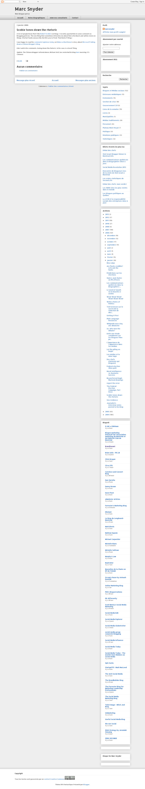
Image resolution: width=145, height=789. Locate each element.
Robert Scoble (45, 34)
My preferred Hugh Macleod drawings (115, 379)
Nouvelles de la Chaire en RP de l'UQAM (115, 570)
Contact (75, 18)
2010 (107, 224)
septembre (111, 245)
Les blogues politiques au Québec (113, 194)
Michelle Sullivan (112, 550)
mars (109, 254)
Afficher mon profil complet (114, 32)
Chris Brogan (110, 459)
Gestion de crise (109, 102)
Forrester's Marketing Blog (116, 506)
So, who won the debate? (113, 330)
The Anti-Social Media (114, 674)
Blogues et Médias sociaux (113, 91)
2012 (107, 217)
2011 (107, 220)
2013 (107, 214)
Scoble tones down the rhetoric (114, 396)
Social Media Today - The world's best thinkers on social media (115, 655)
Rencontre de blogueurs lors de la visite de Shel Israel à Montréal (114, 173)
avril (109, 251)
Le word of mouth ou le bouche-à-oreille (114, 292)
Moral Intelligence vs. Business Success (114, 373)
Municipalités (108, 116)
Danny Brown (110, 486)
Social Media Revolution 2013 (114, 167)
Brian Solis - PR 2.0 (112, 453)
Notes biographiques (36, 18)
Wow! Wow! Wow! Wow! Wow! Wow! (115, 298)
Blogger (86, 784)
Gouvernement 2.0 (110, 105)
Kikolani (108, 512)
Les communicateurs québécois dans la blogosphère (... (115, 285)
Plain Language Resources (113, 320)
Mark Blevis (109, 527)
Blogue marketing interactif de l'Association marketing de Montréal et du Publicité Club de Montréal (115, 436)
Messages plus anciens (85, 80)
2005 (107, 412)
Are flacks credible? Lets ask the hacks (115, 268)
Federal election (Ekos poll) (113, 367)
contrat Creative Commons (54, 779)
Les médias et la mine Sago (113, 355)
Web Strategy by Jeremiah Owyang (116, 731)
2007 (107, 230)
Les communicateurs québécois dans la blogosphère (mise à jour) (115, 162)
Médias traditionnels (111, 120)
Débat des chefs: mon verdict (115, 184)
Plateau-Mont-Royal (111, 128)
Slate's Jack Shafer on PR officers (114, 279)
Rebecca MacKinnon (64, 42)
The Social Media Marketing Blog (112, 697)
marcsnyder (110, 29)
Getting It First (112, 315)
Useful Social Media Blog (115, 719)
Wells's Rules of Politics (113, 303)
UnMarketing (110, 713)
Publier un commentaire (28, 70)
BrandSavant (110, 446)
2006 (107, 233)
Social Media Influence (114, 640)
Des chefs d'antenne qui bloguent (113, 361)
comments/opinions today (44, 42)
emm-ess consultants (58, 18)
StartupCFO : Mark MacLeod (116, 667)
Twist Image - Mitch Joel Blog (115, 706)
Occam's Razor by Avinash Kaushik (115, 578)
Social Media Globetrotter (115, 626)
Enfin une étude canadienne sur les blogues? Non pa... (114, 336)
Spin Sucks (109, 663)
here (77, 52)
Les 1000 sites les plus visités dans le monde (115, 189)
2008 (107, 227)
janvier (110, 260)
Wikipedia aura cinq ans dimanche (114, 325)
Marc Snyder (29, 9)
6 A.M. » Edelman (111, 426)
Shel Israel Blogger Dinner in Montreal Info (114, 155)
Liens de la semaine (111, 109)
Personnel (107, 124)
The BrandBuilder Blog (114, 680)
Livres (105, 113)
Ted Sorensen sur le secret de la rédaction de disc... (115, 309)
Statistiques (107, 139)
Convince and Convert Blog (114, 473)
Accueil (20, 18)
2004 (107, 415)
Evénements (108, 98)
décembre (111, 235)
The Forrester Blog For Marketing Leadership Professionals (114, 688)
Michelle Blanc (111, 544)
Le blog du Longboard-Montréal (114, 519)
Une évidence (112, 400)
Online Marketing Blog (114, 586)
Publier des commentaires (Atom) (61, 86)
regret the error (113, 383)
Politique (106, 131)
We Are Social (110, 724)
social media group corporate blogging (113, 633)
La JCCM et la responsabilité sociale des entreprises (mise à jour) (115, 201)
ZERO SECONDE (111, 738)
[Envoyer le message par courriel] (26, 61)
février (110, 257)
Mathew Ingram (111, 533)
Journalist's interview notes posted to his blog (115, 405)
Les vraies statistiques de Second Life (113, 179)
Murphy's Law (110, 556)
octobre (110, 242)
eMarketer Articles (112, 499)
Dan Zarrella (110, 480)
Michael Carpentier (112, 539)
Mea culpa (111, 263)
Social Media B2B (111, 613)
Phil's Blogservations (113, 592)
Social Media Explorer (113, 619)
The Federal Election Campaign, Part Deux (113, 389)
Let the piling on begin (113, 350)
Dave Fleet (109, 493)
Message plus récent (26, 80)
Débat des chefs (109, 150)
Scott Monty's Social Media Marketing (115, 605)
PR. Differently (111, 598)
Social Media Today (113, 647)
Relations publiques (111, 135)
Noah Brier (109, 563)
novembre (111, 239)
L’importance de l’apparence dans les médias (114, 344)
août (109, 248)
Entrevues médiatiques (112, 94)
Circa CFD (109, 465)
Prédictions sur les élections (114, 274)
